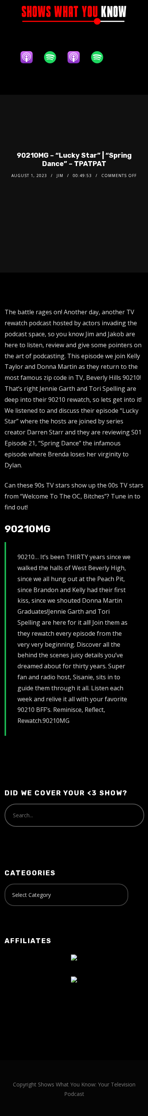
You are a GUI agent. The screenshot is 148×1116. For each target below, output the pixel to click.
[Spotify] (54, 57)
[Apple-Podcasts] (30, 57)
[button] (74, 81)
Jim (60, 175)
